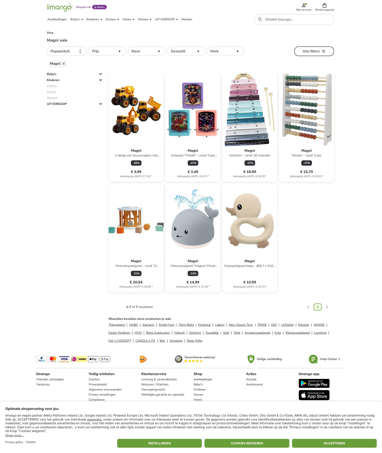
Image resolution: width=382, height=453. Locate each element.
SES (274, 325)
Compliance (97, 400)
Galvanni (148, 325)
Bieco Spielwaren (158, 333)
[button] (324, 7)
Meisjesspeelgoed (297, 333)
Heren (198, 400)
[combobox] (294, 19)
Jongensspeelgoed (257, 333)
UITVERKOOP (57, 104)
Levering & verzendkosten (159, 379)
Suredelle (212, 333)
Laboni (219, 325)
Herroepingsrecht (153, 389)
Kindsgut (204, 325)
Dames (198, 394)
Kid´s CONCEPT (120, 341)
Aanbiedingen (203, 379)
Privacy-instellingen (102, 394)
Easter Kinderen (119, 333)
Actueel (251, 379)
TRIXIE (262, 325)
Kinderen (53, 80)
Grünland (176, 341)
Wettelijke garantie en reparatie (162, 394)
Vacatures (43, 384)
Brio (162, 341)
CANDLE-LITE (145, 341)
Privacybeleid (98, 384)
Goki (226, 333)
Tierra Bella (186, 325)
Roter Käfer (194, 341)
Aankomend (254, 384)
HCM (138, 333)
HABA (133, 325)
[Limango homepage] (60, 7)
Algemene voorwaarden (105, 389)
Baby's (51, 74)
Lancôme (320, 333)
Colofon (94, 379)
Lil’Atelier (287, 325)
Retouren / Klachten (154, 384)
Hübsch (179, 333)
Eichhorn (195, 333)
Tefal (237, 333)
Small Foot (166, 325)
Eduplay (303, 325)
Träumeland (117, 325)
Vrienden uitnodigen (50, 379)
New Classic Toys (241, 325)
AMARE (319, 325)
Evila (278, 333)
